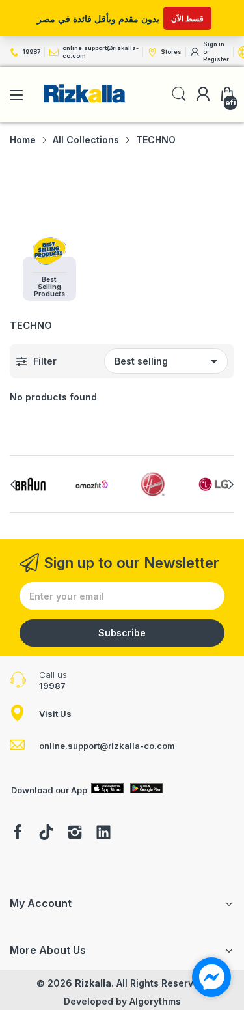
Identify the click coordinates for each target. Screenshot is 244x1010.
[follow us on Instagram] (75, 833)
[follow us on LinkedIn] (103, 833)
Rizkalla (93, 983)
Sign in (213, 44)
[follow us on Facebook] (17, 833)
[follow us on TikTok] (46, 833)
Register (216, 59)
